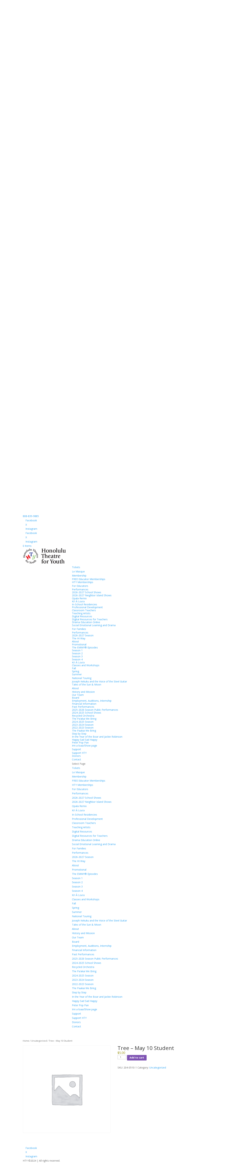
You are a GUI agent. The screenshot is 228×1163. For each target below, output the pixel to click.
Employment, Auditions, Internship (92, 700)
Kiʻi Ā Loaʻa (78, 601)
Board (75, 697)
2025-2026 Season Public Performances (95, 709)
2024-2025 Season (83, 721)
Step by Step (79, 733)
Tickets (76, 567)
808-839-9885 (31, 516)
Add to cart (136, 1057)
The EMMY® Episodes (85, 647)
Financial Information (84, 703)
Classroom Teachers (84, 610)
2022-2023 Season (83, 727)
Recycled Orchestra (83, 715)
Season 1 (77, 650)
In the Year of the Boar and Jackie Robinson (97, 736)
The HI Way (78, 638)
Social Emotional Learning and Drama (94, 625)
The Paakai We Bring (84, 730)
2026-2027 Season (83, 635)
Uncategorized (39, 1040)
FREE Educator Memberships (88, 579)
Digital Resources (82, 616)
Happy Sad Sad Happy (84, 739)
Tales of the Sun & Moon (86, 684)
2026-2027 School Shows (86, 592)
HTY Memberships (82, 582)
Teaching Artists (81, 613)
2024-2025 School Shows (86, 712)
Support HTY (79, 753)
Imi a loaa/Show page (84, 745)
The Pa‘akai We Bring (84, 718)
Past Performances (83, 706)
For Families (79, 629)
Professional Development (87, 607)
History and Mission (83, 691)
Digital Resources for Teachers (90, 619)
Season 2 (77, 653)
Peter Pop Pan (80, 742)
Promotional (79, 644)
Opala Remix (79, 598)
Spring (75, 671)
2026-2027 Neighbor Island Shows (92, 595)
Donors (76, 756)
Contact (76, 759)
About (75, 641)
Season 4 (77, 659)
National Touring (81, 678)
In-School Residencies (84, 604)
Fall (74, 668)
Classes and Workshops (85, 665)
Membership (79, 575)
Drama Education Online (86, 622)
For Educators (80, 586)
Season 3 (77, 656)
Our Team (78, 694)
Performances (80, 589)
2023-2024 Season (83, 724)
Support (76, 749)
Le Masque (78, 571)
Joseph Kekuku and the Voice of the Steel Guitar (99, 681)
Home (26, 1040)
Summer (77, 674)
